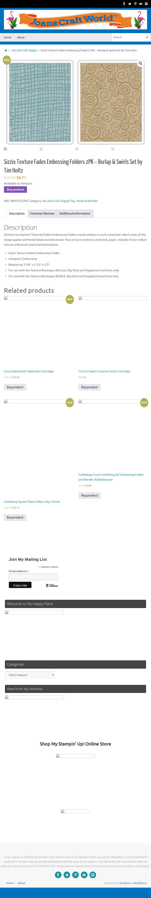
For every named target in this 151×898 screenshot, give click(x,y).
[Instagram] (146, 3)
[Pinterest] (135, 3)
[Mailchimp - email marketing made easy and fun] (52, 588)
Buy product (15, 189)
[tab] (17, 214)
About (21, 883)
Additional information (74, 213)
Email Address (19, 571)
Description (17, 213)
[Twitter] (130, 3)
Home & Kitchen (87, 201)
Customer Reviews (42, 213)
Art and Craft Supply (24, 50)
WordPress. (140, 883)
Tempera (124, 883)
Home (10, 883)
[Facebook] (124, 3)
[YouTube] (141, 3)
